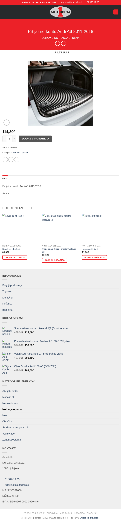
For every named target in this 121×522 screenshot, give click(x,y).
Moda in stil (8, 397)
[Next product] (57, 43)
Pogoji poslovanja (12, 285)
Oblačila (7, 421)
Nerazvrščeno (10, 403)
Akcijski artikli (10, 391)
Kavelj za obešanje (11, 249)
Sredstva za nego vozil (15, 427)
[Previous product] (63, 43)
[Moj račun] (109, 12)
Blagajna (7, 309)
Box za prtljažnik (90, 249)
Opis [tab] (5, 178)
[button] (4, 12)
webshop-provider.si (90, 517)
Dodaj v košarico (35, 138)
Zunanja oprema (11, 439)
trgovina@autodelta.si (17, 485)
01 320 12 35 (12, 479)
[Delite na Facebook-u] (5, 159)
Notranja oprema (67, 38)
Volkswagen (9, 433)
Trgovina (7, 291)
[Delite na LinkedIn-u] (16, 159)
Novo (5, 415)
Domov (46, 38)
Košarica (7, 303)
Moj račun (7, 297)
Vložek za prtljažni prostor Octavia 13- (59, 250)
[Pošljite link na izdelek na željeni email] (11, 159)
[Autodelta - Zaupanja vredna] (60, 12)
